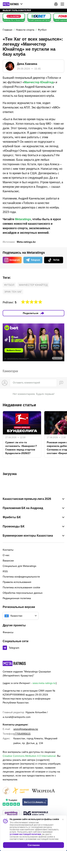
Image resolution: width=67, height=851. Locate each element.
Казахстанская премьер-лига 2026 (27, 498)
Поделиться (30, 313)
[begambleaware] (35, 802)
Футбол (9, 284)
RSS (5, 571)
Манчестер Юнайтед (38, 82)
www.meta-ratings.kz (44, 683)
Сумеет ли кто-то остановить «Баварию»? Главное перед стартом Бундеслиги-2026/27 (21, 448)
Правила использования (17, 582)
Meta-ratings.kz (26, 241)
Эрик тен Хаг (13, 291)
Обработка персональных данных (23, 592)
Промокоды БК (13, 526)
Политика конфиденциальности (21, 576)
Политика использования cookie (21, 587)
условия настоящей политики (25, 834)
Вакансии (8, 560)
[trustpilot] (11, 802)
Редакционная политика (17, 598)
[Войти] (56, 4)
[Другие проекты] (13, 4)
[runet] (6, 791)
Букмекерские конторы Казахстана (28, 535)
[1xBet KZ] (38, 16)
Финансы (8, 632)
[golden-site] (20, 791)
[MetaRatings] (14, 663)
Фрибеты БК (12, 517)
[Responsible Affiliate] (35, 814)
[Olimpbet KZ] (14, 16)
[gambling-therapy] (11, 814)
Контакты (8, 549)
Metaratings (23, 219)
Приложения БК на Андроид (23, 508)
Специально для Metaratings (19, 566)
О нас (6, 555)
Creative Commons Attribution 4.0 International (29, 755)
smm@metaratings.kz (25, 729)
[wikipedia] (43, 791)
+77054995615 (22, 733)
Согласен (33, 845)
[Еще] (62, 4)
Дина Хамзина (27, 63)
